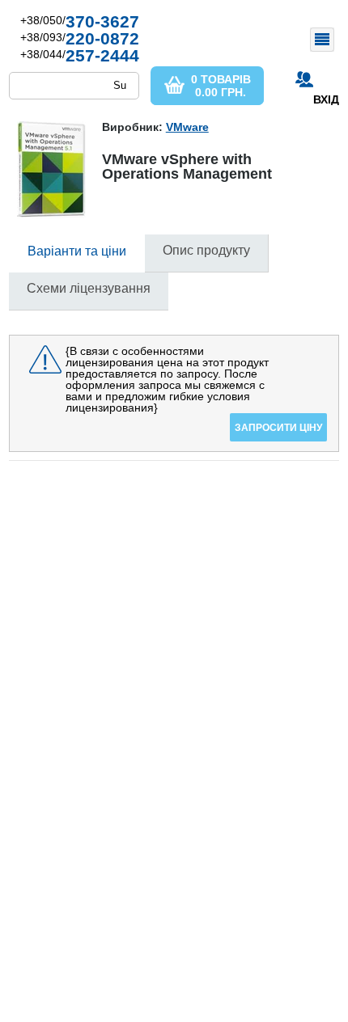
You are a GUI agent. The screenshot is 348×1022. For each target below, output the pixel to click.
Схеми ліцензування (89, 288)
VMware (187, 126)
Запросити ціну (278, 427)
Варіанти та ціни (77, 251)
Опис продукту (206, 250)
